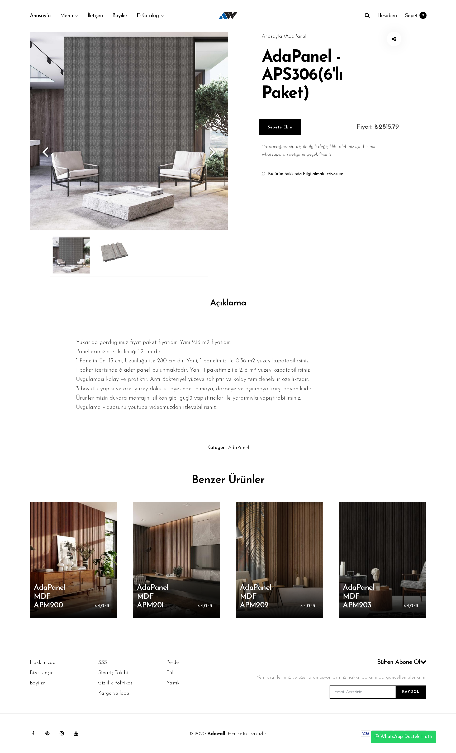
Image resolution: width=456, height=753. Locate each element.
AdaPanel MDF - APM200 (49, 596)
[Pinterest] (47, 733)
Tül (170, 672)
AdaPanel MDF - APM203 (358, 596)
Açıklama (228, 303)
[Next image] (215, 152)
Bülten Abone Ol (398, 662)
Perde (173, 662)
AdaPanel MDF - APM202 (256, 596)
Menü (66, 15)
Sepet (414, 15)
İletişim (95, 15)
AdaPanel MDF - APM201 (153, 596)
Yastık (173, 683)
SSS (102, 662)
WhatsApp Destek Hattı (405, 737)
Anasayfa (40, 15)
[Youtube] (76, 733)
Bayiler (119, 15)
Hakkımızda (43, 662)
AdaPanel (238, 447)
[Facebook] (33, 733)
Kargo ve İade (113, 693)
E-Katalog (148, 15)
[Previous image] (43, 152)
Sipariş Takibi (113, 672)
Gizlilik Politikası (116, 683)
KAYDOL (411, 692)
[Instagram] (61, 733)
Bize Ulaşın (42, 672)
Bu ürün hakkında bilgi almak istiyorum (305, 174)
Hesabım (387, 15)
